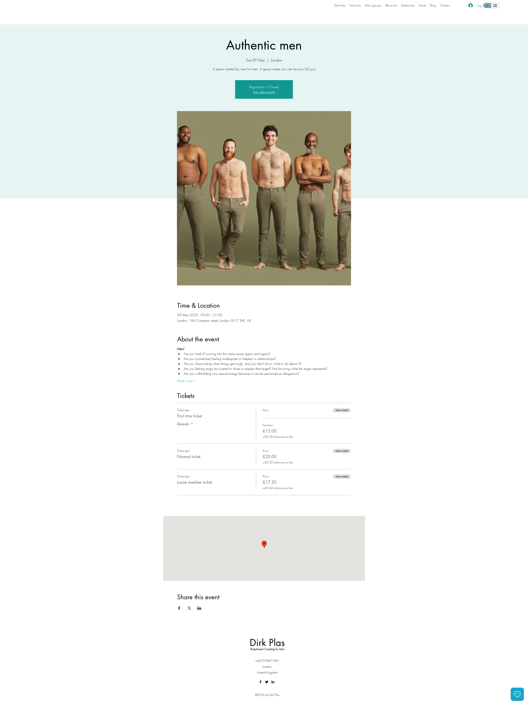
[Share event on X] (189, 608)
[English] (487, 5)
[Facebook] (260, 682)
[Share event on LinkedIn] (199, 608)
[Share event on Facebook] (179, 608)
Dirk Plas (267, 642)
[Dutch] (495, 5)
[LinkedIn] (273, 682)
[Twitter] (267, 682)
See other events (264, 92)
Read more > (186, 381)
